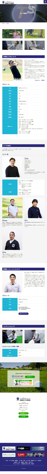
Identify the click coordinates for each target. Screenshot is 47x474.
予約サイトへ (30, 376)
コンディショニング (24, 313)
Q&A (19, 462)
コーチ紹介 (20, 460)
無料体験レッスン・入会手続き (36, 460)
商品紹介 (26, 462)
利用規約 (32, 463)
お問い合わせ (31, 462)
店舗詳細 (22, 462)
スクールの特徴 (11, 460)
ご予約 (24, 416)
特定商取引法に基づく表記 (25, 463)
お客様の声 (16, 462)
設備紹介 (16, 460)
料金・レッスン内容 (26, 460)
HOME (7, 460)
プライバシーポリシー (16, 463)
